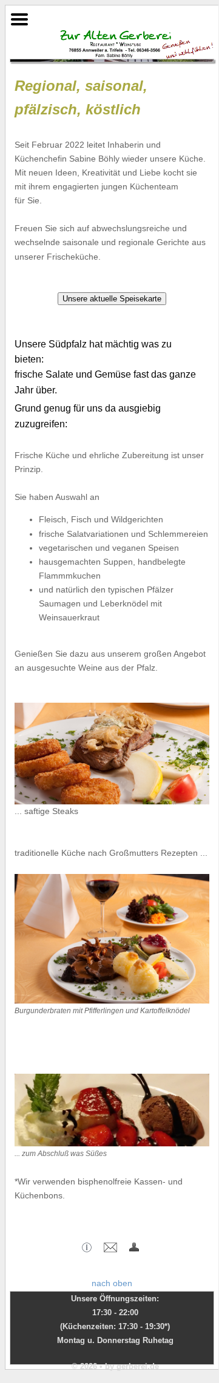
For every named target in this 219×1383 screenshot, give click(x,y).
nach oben (112, 1283)
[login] (134, 1249)
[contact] (110, 1249)
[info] (86, 1249)
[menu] (19, 16)
